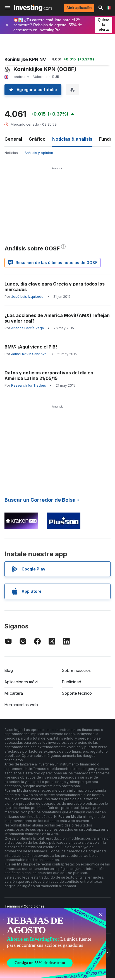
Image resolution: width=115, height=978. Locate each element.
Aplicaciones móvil (21, 681)
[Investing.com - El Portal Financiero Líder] (33, 7)
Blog (8, 670)
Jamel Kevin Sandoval (29, 354)
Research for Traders (28, 385)
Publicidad (71, 681)
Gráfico (37, 139)
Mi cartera (13, 693)
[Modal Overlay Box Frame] (53, 943)
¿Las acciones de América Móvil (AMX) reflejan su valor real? (57, 318)
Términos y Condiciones (24, 906)
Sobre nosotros (76, 670)
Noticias (11, 153)
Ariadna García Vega (27, 328)
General (13, 139)
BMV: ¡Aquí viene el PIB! (30, 347)
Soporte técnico (77, 693)
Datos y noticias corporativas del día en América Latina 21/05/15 (48, 375)
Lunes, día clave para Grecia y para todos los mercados (54, 286)
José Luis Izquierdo (27, 296)
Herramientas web (21, 704)
